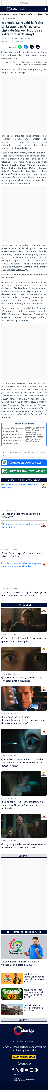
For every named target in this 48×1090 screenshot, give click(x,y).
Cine (3, 18)
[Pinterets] (36, 1069)
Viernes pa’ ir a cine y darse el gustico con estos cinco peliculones (22, 679)
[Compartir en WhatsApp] (20, 46)
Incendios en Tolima (21, 14)
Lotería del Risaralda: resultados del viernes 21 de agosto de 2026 (20, 963)
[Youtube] (27, 1069)
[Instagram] (22, 1069)
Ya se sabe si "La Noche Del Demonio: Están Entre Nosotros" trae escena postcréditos (22, 805)
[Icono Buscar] (45, 8)
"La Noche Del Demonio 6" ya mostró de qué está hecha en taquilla (24, 640)
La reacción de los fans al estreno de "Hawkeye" (20, 515)
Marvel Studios (30, 452)
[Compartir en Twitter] (32, 46)
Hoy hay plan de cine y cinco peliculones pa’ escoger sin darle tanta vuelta (23, 846)
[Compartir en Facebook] (26, 46)
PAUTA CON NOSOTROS (24, 1057)
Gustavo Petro (37, 14)
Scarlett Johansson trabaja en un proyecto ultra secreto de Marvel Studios (23, 594)
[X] (17, 1069)
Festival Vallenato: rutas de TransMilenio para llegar (34, 1008)
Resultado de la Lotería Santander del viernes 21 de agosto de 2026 (34, 978)
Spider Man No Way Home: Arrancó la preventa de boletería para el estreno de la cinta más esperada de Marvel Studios (34, 434)
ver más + (24, 1020)
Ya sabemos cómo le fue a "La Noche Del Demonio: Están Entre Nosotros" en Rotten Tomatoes (22, 762)
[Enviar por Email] (38, 46)
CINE (22, 9)
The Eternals (14, 452)
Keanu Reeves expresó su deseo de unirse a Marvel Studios (23, 555)
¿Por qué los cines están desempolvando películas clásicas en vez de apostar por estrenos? (22, 720)
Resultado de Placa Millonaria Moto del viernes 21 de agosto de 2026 (34, 993)
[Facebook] (13, 1069)
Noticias (11, 18)
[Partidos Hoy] (31, 1069)
